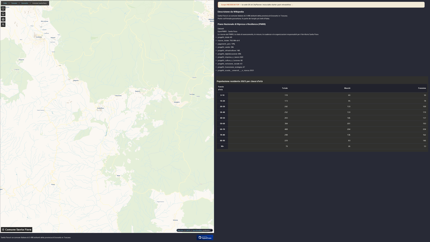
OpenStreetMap (197, 230)
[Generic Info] (3, 8)
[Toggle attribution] (211, 230)
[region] (107, 116)
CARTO (188, 230)
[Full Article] (3, 14)
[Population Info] (3, 24)
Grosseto (25, 3)
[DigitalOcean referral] (205, 237)
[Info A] (3, 19)
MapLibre (180, 230)
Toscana (14, 3)
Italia (5, 3)
